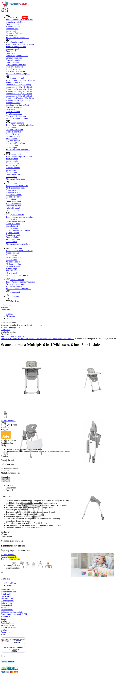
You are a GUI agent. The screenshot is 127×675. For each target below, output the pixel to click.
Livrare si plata (7, 598)
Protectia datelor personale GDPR (14, 614)
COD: (3, 423)
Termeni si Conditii (8, 607)
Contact (4, 630)
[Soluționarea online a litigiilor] (13, 652)
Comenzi (9, 314)
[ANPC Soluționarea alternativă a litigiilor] (13, 643)
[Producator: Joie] (6, 438)
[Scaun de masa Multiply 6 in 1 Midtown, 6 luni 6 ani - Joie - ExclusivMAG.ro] (31, 410)
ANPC (3, 619)
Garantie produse (7, 601)
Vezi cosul (5, 336)
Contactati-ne (6, 632)
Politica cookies (7, 610)
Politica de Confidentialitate (12, 612)
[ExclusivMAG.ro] (15, 6)
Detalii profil (6, 594)
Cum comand (6, 596)
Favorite (9, 318)
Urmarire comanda (8, 325)
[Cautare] (41, 325)
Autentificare (6, 327)
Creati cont (10, 585)
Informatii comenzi (8, 592)
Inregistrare (15, 327)
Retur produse (6, 603)
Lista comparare (12, 316)
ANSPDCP (5, 616)
